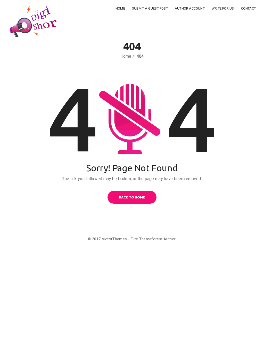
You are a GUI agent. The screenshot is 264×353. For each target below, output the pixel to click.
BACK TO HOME (132, 197)
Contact (248, 8)
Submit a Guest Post (150, 8)
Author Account (190, 8)
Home (120, 8)
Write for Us (223, 8)
